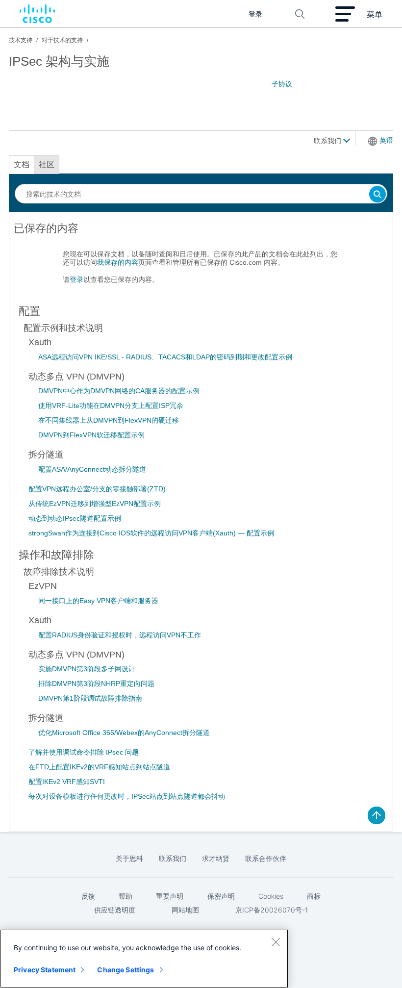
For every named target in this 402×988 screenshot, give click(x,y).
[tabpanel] (201, 258)
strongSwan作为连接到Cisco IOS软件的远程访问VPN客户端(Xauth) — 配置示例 (151, 533)
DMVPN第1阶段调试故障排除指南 (90, 698)
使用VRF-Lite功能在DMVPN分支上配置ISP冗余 (110, 405)
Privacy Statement (44, 969)
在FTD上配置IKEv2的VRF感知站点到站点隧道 (99, 767)
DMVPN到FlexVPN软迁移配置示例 (91, 435)
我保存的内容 (117, 262)
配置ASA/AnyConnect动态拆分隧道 (92, 469)
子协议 (282, 84)
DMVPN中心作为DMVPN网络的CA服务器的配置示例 (119, 391)
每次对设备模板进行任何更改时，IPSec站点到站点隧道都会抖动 (126, 796)
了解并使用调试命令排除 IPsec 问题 (83, 752)
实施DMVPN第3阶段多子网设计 (86, 669)
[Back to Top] (376, 815)
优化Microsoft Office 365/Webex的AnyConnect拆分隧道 (124, 732)
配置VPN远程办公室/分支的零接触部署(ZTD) (97, 489)
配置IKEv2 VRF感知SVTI (66, 781)
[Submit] (377, 195)
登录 (76, 279)
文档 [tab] (21, 164)
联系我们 (328, 141)
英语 (386, 140)
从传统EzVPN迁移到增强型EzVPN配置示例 (94, 503)
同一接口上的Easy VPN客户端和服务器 (98, 601)
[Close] (275, 942)
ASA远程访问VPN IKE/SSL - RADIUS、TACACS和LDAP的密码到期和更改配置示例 (165, 357)
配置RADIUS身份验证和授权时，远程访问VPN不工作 (119, 635)
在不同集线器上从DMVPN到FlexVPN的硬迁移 (108, 420)
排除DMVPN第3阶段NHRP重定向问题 (96, 683)
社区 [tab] (46, 164)
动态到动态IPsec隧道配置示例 (74, 518)
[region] (144, 958)
